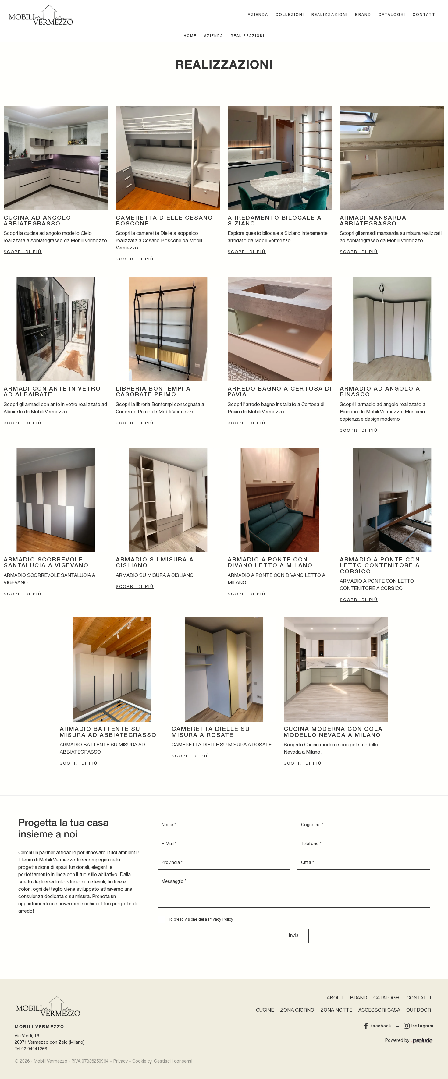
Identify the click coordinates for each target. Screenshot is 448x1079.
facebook (381, 1026)
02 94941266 (34, 1048)
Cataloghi (392, 14)
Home (190, 35)
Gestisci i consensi (173, 1060)
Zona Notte (336, 1010)
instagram (422, 1026)
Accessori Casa (379, 1010)
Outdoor (418, 1010)
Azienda (258, 14)
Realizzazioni (329, 14)
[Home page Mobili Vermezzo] (40, 15)
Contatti (425, 14)
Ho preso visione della (200, 919)
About (335, 997)
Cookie (139, 1060)
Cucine (265, 1010)
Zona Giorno (297, 1010)
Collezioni (290, 14)
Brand (363, 14)
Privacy (120, 1060)
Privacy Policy (220, 919)
